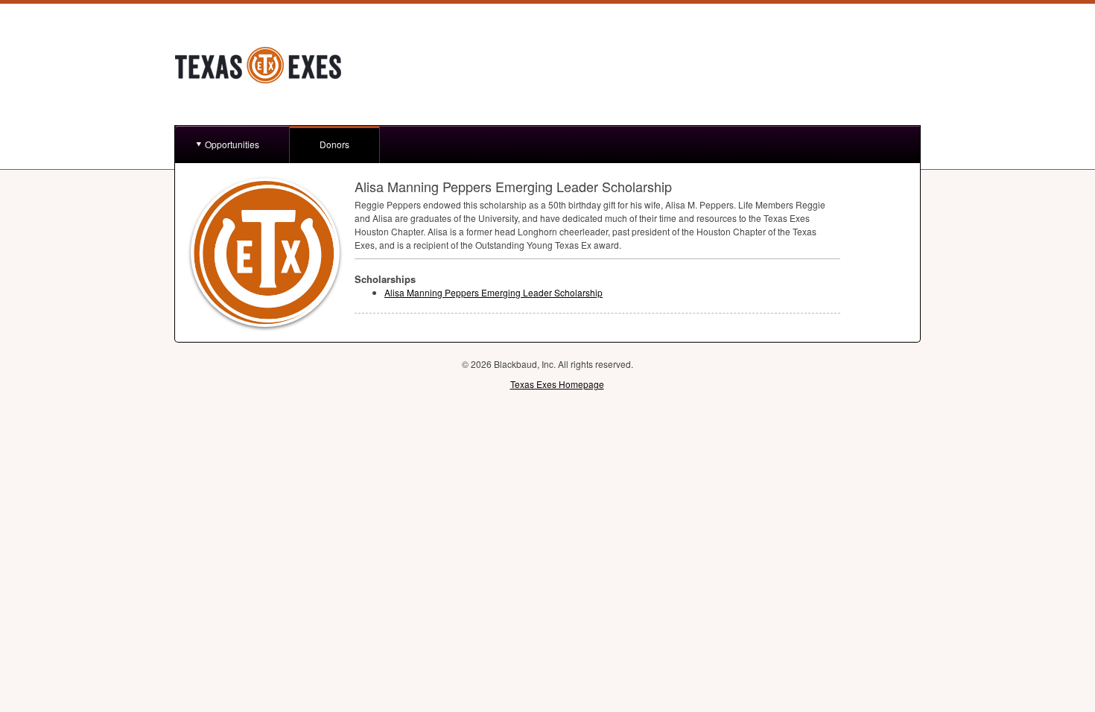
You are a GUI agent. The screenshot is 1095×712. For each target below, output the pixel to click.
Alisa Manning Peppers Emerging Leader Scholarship (493, 292)
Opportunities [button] (232, 144)
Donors (334, 144)
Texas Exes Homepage (557, 384)
